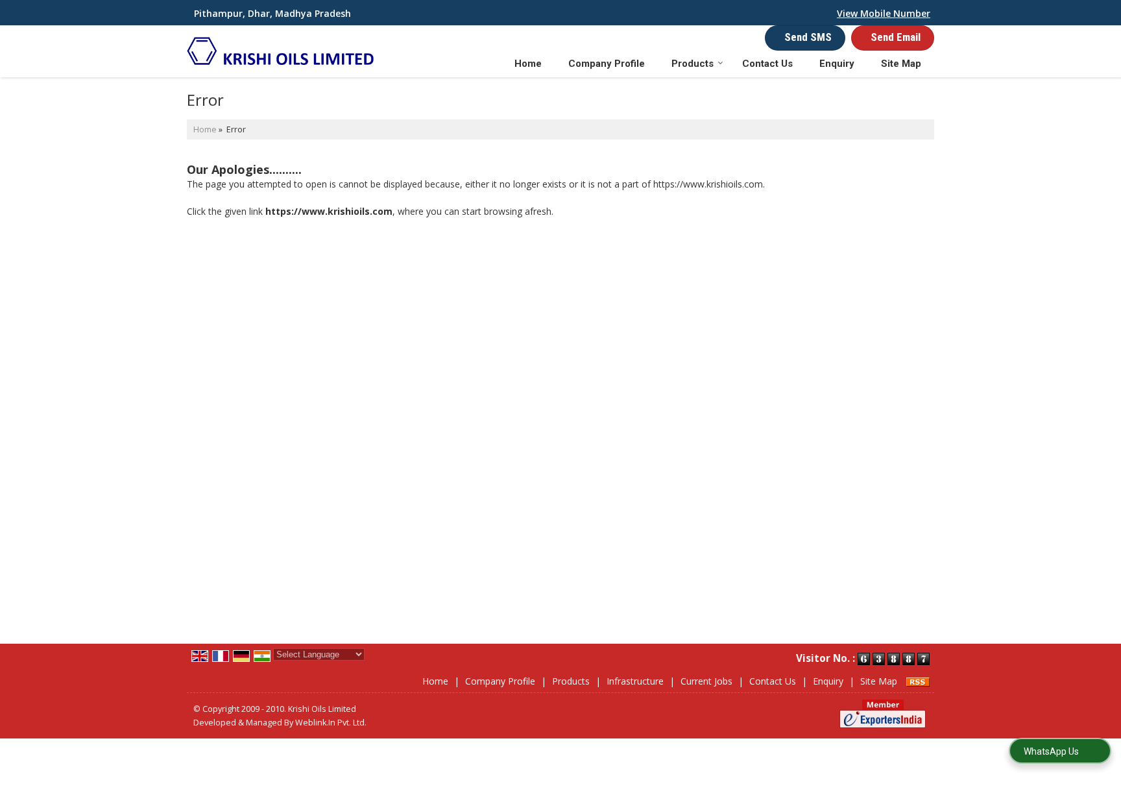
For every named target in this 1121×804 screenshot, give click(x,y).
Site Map (901, 63)
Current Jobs (706, 681)
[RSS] (918, 681)
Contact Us (767, 63)
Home (528, 63)
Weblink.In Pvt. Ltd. (331, 722)
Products (692, 63)
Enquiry (836, 63)
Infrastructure (635, 681)
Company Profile (606, 63)
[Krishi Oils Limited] (280, 51)
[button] (883, 13)
